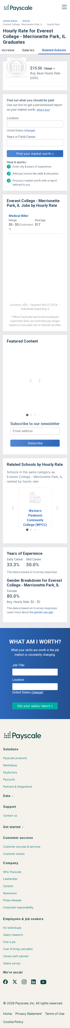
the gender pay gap (41, 612)
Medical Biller (19, 216)
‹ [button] (30, 380)
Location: (13, 118)
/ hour (48, 68)
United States (10, 21)
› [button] (39, 380)
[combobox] (35, 124)
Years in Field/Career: (21, 137)
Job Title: (18, 665)
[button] (2, 49)
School (26, 21)
